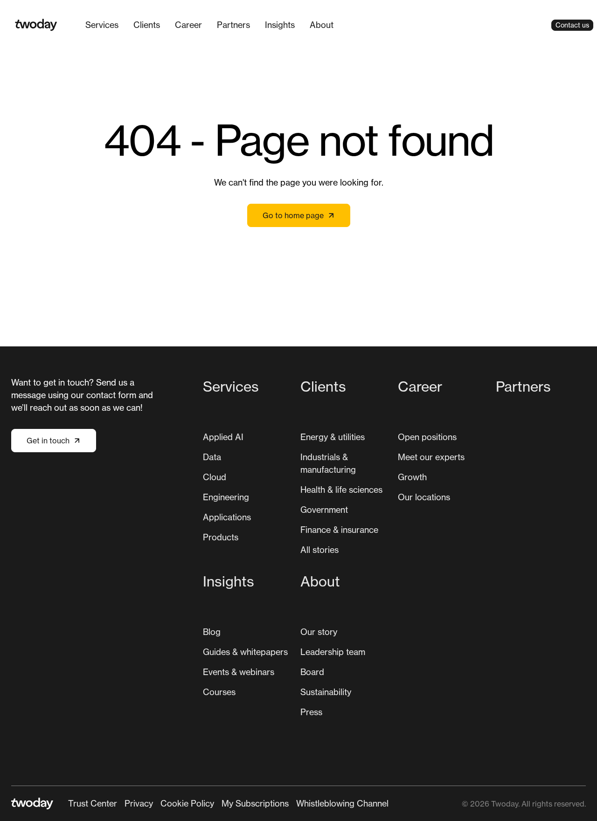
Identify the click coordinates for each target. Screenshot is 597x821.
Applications (227, 517)
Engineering (226, 497)
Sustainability (325, 692)
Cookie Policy (187, 803)
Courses (219, 692)
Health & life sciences (341, 489)
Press (311, 712)
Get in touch (48, 440)
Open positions (427, 437)
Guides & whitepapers (245, 652)
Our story (318, 632)
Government (324, 509)
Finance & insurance (339, 529)
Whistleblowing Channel (342, 803)
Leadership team (332, 652)
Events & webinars (238, 672)
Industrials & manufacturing (328, 463)
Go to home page (293, 215)
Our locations (424, 497)
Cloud (214, 477)
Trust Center (92, 803)
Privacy (139, 803)
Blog (212, 632)
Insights (280, 25)
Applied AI (223, 437)
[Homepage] (36, 25)
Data (212, 457)
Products (220, 537)
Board (312, 672)
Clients (146, 25)
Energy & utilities (332, 437)
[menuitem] (101, 25)
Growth (412, 477)
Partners (233, 25)
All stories (319, 550)
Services (101, 25)
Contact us (572, 25)
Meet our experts (431, 457)
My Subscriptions (255, 803)
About (321, 25)
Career (188, 25)
